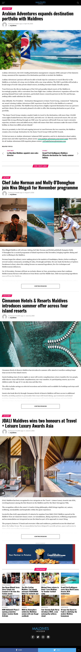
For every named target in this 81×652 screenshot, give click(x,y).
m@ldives (13, 25)
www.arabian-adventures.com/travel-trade (53, 139)
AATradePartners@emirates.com (54, 141)
